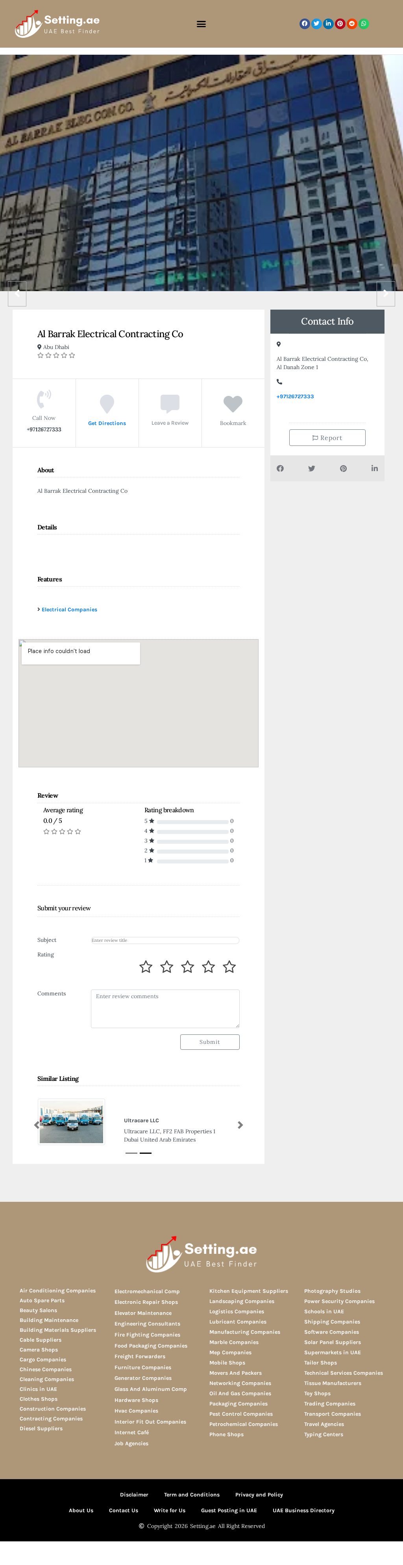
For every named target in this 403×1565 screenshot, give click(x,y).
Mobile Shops (227, 1362)
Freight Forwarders (140, 1356)
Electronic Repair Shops (146, 1302)
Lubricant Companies (237, 1321)
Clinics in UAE (38, 1389)
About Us (81, 1510)
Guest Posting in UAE (229, 1510)
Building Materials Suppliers (58, 1330)
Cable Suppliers (40, 1340)
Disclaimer (134, 1494)
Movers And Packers (235, 1373)
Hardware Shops (136, 1400)
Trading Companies (329, 1403)
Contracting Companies (51, 1418)
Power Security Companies (339, 1301)
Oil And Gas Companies (240, 1393)
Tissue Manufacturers (332, 1383)
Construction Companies (53, 1408)
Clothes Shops (38, 1399)
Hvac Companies (136, 1410)
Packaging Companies (238, 1403)
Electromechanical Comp (147, 1291)
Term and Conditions (192, 1494)
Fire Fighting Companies (147, 1334)
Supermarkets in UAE (332, 1352)
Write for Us (169, 1510)
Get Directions (107, 423)
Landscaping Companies (241, 1301)
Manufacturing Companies (244, 1332)
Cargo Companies (43, 1359)
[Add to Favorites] (233, 410)
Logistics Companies (236, 1311)
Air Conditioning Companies (58, 1290)
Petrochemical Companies (243, 1424)
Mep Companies (230, 1352)
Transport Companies (332, 1414)
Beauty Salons (38, 1310)
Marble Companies (234, 1342)
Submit (210, 1041)
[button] (201, 24)
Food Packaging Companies (151, 1345)
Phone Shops (226, 1434)
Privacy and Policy (259, 1494)
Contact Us (123, 1510)
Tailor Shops (320, 1362)
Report (330, 438)
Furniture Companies (143, 1367)
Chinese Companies (46, 1369)
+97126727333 (295, 396)
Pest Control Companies (241, 1414)
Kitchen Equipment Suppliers (248, 1291)
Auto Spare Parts (42, 1300)
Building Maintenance (49, 1320)
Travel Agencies (324, 1424)
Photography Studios (332, 1291)
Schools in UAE (324, 1311)
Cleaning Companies (47, 1379)
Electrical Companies (69, 609)
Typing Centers (323, 1434)
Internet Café (132, 1432)
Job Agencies (131, 1443)
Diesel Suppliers (41, 1428)
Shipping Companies (332, 1321)
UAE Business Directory (304, 1510)
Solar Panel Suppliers (332, 1342)
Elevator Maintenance (143, 1313)
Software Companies (331, 1332)
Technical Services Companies (343, 1373)
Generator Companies (143, 1378)
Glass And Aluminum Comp (151, 1389)
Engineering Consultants (147, 1323)
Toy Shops (317, 1393)
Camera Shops (39, 1349)
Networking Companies (240, 1383)
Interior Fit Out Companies (150, 1421)
